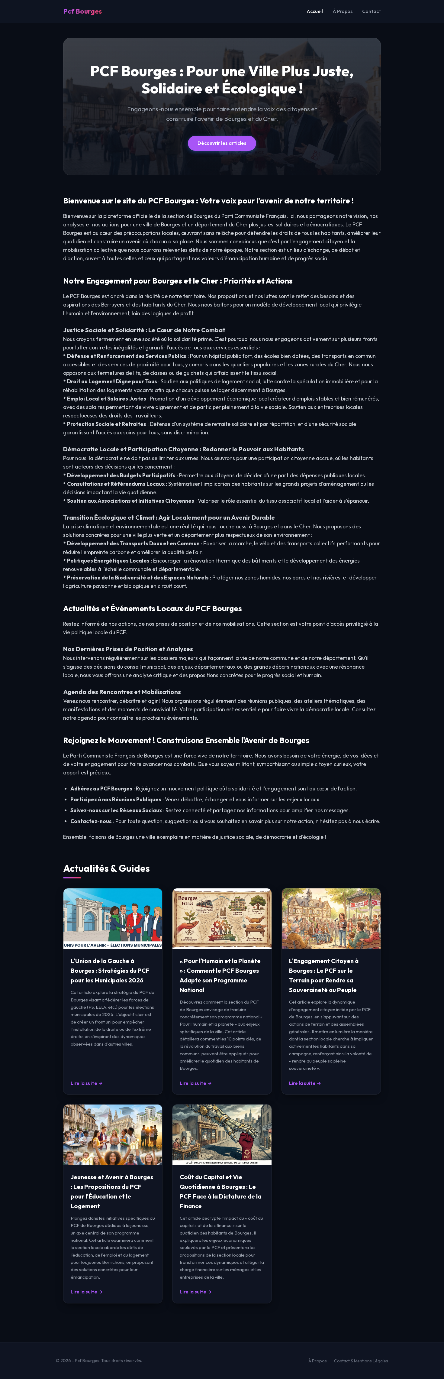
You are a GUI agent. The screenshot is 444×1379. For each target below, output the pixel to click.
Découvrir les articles (222, 143)
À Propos (342, 11)
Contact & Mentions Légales (361, 1361)
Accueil (315, 11)
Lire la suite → (87, 1083)
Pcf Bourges (82, 11)
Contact (371, 11)
